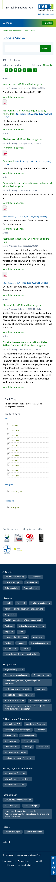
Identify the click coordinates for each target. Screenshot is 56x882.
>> (29, 70)
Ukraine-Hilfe (32, 582)
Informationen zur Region (15, 752)
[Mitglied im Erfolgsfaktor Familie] (18, 538)
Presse (6, 826)
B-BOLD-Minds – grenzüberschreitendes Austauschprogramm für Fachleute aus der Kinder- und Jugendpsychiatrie (27, 814)
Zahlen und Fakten (34, 832)
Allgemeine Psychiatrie (14, 669)
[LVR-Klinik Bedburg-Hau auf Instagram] (53, 858)
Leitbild (8, 603)
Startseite (17, 30)
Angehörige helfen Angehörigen (17, 729)
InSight (6, 842)
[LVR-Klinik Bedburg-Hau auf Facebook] (53, 862)
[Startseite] (45, 7)
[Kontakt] (53, 872)
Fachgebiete (9, 664)
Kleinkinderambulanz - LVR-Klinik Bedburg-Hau (26, 240)
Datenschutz (23, 861)
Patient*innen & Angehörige (17, 719)
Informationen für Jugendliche (17, 779)
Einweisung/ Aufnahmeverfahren (18, 800)
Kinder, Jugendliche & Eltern (18, 768)
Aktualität (48, 65)
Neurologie (40, 689)
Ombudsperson (11, 746)
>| (35, 70)
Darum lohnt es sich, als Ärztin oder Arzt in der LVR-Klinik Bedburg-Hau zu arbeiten (25, 707)
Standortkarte (10, 648)
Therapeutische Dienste (39, 700)
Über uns (7, 598)
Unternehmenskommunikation (31, 626)
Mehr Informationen (13, 97)
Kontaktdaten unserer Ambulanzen (19, 758)
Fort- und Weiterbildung (14, 576)
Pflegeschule (10, 614)
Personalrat (38, 637)
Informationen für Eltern (14, 784)
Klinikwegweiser (28, 735)
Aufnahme (41, 729)
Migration (9, 631)
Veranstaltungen (30, 588)
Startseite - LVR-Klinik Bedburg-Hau (22, 139)
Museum (21, 643)
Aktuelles (8, 571)
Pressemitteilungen (12, 582)
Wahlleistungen (11, 741)
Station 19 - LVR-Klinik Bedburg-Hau (22, 305)
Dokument (8, 161)
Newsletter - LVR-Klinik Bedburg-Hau (23, 84)
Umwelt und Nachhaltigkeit (16, 637)
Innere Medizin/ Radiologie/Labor (18, 695)
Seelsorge (28, 746)
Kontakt (8, 643)
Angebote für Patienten (35, 724)
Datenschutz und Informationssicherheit (21, 654)
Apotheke (9, 626)
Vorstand (21, 603)
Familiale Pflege (30, 741)
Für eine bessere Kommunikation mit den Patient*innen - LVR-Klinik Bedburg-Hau (25, 344)
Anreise (25, 648)
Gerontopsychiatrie (41, 675)
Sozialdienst (43, 746)
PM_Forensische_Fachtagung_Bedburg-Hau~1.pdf (25, 112)
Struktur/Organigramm (40, 603)
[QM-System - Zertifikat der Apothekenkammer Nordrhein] (29, 538)
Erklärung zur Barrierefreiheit (19, 865)
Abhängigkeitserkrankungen (16, 675)
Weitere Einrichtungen (39, 643)
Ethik (21, 631)
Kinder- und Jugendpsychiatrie (17, 689)
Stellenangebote (11, 588)
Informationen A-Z (12, 724)
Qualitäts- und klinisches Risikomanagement (23, 620)
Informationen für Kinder (15, 773)
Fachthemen (36, 576)
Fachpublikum (10, 794)
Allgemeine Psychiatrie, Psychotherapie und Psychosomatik (22, 682)
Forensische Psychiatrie (14, 700)
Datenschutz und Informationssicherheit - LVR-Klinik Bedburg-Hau (28, 185)
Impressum (8, 861)
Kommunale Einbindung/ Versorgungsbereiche (24, 609)
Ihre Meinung (10, 735)
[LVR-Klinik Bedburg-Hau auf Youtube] (53, 867)
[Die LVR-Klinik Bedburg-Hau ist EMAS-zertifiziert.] (7, 538)
